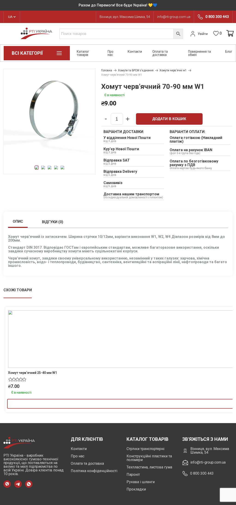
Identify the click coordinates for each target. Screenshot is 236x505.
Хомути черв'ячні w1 (173, 70)
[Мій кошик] (230, 34)
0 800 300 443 (217, 17)
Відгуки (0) (52, 222)
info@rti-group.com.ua (173, 17)
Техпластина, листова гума (149, 467)
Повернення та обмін (199, 53)
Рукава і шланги (141, 482)
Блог (228, 51)
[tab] (18, 222)
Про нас (110, 53)
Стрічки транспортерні (145, 449)
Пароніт (133, 474)
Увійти (203, 34)
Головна (106, 70)
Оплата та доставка (160, 53)
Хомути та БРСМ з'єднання (135, 70)
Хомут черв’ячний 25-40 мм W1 (32, 373)
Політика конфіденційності (94, 471)
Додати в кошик (169, 119)
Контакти (135, 51)
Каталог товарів (83, 53)
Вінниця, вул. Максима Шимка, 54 (125, 17)
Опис (18, 221)
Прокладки (136, 489)
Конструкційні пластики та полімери (149, 458)
